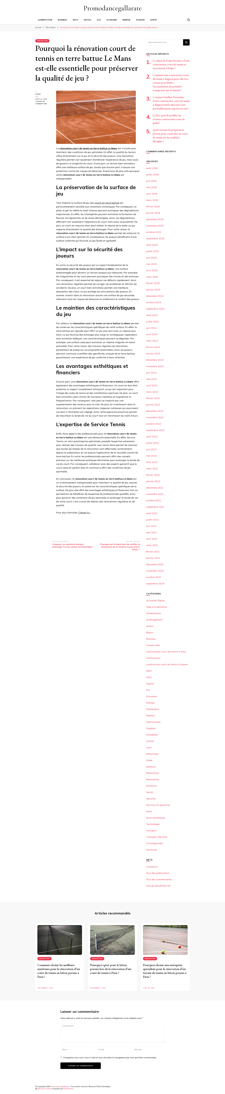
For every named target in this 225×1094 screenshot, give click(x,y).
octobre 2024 (153, 302)
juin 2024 (151, 327)
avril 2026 (152, 193)
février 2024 (153, 347)
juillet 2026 (152, 174)
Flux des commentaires (159, 879)
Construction (153, 657)
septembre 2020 (155, 583)
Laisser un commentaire (43, 103)
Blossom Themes (45, 1088)
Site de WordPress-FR (158, 885)
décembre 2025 (155, 219)
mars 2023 (152, 391)
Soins (149, 811)
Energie (126, 20)
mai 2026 (151, 187)
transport (151, 830)
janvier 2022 (153, 481)
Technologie (153, 824)
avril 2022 (152, 462)
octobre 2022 (153, 423)
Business (62, 20)
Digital (87, 20)
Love (148, 747)
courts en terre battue (107, 202)
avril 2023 (152, 385)
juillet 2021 (152, 519)
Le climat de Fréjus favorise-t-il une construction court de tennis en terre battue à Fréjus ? (171, 64)
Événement (152, 709)
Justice (150, 741)
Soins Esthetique (155, 817)
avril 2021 (152, 538)
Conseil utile (153, 645)
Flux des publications (158, 873)
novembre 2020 (155, 570)
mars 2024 (152, 340)
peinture (151, 766)
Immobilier (152, 734)
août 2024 (152, 315)
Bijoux (149, 632)
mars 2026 (152, 200)
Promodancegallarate (112, 8)
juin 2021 (151, 526)
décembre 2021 (155, 487)
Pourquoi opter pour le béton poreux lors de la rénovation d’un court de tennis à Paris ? (110, 969)
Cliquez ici (84, 512)
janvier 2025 (153, 289)
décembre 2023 (155, 359)
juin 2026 (151, 180)
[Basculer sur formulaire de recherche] (188, 20)
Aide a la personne (156, 606)
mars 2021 (152, 545)
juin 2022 (151, 449)
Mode (149, 760)
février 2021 (153, 551)
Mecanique (152, 753)
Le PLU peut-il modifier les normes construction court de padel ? (169, 119)
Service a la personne (158, 804)
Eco (99, 20)
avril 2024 (152, 334)
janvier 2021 (153, 557)
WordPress (69, 1088)
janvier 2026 (153, 212)
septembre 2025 (155, 238)
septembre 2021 (155, 506)
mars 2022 (152, 468)
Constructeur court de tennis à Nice (166, 651)
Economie (112, 20)
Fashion (140, 20)
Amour (150, 626)
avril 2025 (152, 270)
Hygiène (150, 728)
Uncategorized (154, 843)
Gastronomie (153, 721)
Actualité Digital (155, 600)
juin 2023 (151, 372)
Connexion (152, 866)
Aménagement (154, 619)
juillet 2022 (152, 442)
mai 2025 (151, 264)
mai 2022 (151, 455)
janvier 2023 (153, 404)
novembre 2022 (155, 417)
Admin (38, 94)
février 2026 (153, 206)
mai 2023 (151, 379)
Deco (75, 20)
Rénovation (42, 41)
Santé (153, 20)
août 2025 (152, 244)
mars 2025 (152, 276)
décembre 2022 (155, 410)
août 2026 (152, 168)
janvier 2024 (153, 353)
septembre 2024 (155, 308)
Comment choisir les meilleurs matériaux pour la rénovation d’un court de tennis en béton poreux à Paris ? (58, 971)
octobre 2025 (153, 232)
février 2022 (153, 474)
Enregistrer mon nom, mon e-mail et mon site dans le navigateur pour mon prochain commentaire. (110, 1057)
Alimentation (45, 20)
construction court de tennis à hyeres (167, 664)
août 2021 (152, 513)
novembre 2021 (155, 494)
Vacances (151, 849)
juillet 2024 (152, 321)
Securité (150, 798)
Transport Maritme (156, 836)
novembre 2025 (155, 225)
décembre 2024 (155, 295)
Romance (151, 785)
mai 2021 (151, 532)
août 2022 (152, 436)
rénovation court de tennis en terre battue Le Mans (88, 148)
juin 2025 (151, 257)
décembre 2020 (155, 564)
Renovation (152, 779)
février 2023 (153, 398)
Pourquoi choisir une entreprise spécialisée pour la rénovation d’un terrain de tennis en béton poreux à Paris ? (164, 971)
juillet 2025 (152, 251)
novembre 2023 (155, 366)
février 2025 (153, 283)
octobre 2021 (153, 500)
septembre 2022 (155, 430)
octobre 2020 (153, 577)
